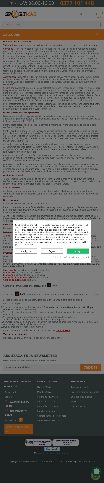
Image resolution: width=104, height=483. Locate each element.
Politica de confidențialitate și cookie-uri (71, 257)
